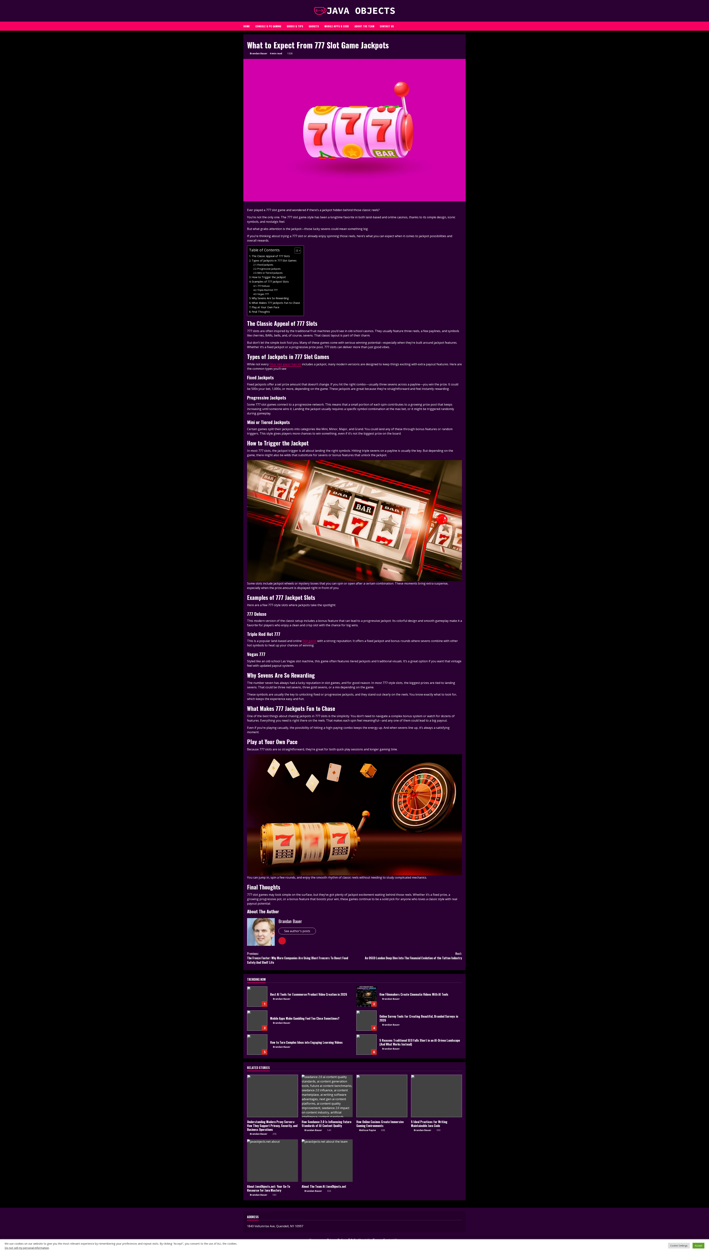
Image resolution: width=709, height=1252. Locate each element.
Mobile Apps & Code (336, 26)
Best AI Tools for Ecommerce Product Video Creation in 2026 (257, 996)
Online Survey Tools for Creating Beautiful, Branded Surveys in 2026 (366, 1020)
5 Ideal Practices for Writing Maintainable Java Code (436, 1096)
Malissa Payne (367, 1130)
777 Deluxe (263, 286)
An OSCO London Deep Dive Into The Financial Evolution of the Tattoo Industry (413, 955)
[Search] (460, 25)
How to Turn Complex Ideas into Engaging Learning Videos (257, 1044)
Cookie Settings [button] (679, 1245)
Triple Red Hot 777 (267, 290)
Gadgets (314, 26)
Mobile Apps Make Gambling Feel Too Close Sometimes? (257, 1020)
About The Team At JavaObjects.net (327, 1160)
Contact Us (387, 26)
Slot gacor (309, 641)
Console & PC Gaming (268, 26)
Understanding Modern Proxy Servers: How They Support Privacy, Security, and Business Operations (272, 1096)
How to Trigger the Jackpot (269, 277)
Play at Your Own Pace (265, 307)
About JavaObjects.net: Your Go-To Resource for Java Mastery (272, 1160)
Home (246, 26)
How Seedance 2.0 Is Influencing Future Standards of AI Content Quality (327, 1096)
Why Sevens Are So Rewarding (270, 298)
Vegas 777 (263, 294)
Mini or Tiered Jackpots (270, 272)
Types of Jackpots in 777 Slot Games (274, 260)
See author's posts (297, 931)
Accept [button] (698, 1245)
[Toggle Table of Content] (296, 250)
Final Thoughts (261, 311)
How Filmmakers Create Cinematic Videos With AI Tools (366, 996)
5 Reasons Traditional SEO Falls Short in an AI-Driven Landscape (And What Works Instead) (366, 1044)
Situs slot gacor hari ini (285, 364)
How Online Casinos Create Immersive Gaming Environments (381, 1096)
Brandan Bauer (258, 53)
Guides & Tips (295, 26)
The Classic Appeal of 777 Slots (271, 256)
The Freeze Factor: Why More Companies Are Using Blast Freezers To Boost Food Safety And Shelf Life (297, 958)
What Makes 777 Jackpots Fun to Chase (276, 303)
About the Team (364, 26)
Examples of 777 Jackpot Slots (270, 281)
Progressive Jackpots (269, 268)
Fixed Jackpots (265, 264)
